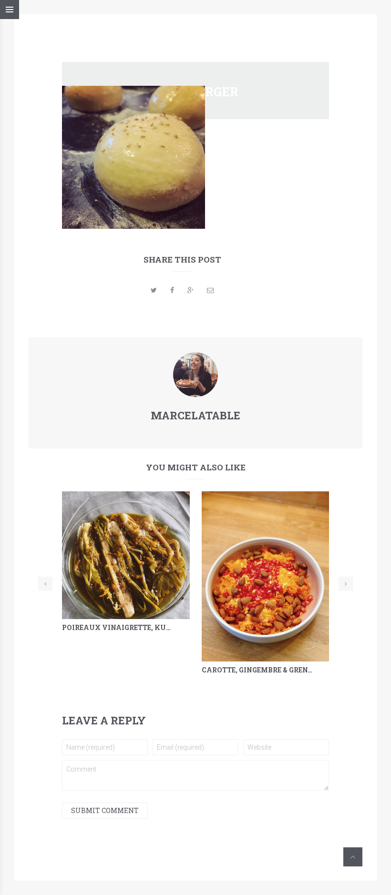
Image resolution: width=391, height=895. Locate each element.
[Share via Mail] (210, 290)
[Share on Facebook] (172, 290)
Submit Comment (105, 810)
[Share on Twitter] (154, 290)
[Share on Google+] (190, 290)
